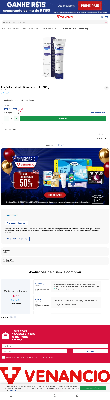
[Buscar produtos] (106, 22)
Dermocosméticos (14, 29)
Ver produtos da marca (16, 223)
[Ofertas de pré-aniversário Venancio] (55, 176)
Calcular (100, 134)
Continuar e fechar (92, 388)
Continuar (13, 390)
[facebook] (58, 145)
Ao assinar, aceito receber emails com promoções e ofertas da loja (30, 357)
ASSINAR (90, 351)
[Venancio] (55, 376)
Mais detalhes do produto (17, 239)
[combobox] (55, 22)
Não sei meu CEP (101, 138)
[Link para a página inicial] (3, 29)
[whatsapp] (62, 145)
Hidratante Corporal (49, 29)
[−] (6, 118)
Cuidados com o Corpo (31, 29)
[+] (16, 118)
